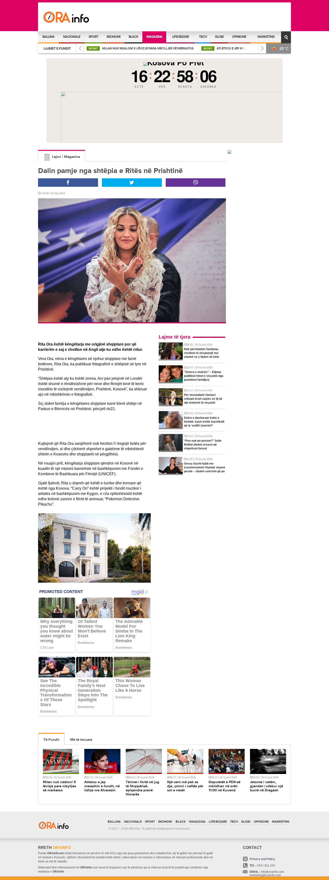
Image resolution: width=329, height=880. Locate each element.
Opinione (239, 37)
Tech (203, 37)
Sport (93, 37)
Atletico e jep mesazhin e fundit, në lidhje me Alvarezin (239, 48)
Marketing (266, 37)
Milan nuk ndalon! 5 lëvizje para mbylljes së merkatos (125, 48)
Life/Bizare (180, 37)
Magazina (154, 37)
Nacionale (71, 37)
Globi (219, 37)
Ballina (48, 37)
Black (133, 37)
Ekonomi (113, 37)
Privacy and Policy (262, 859)
